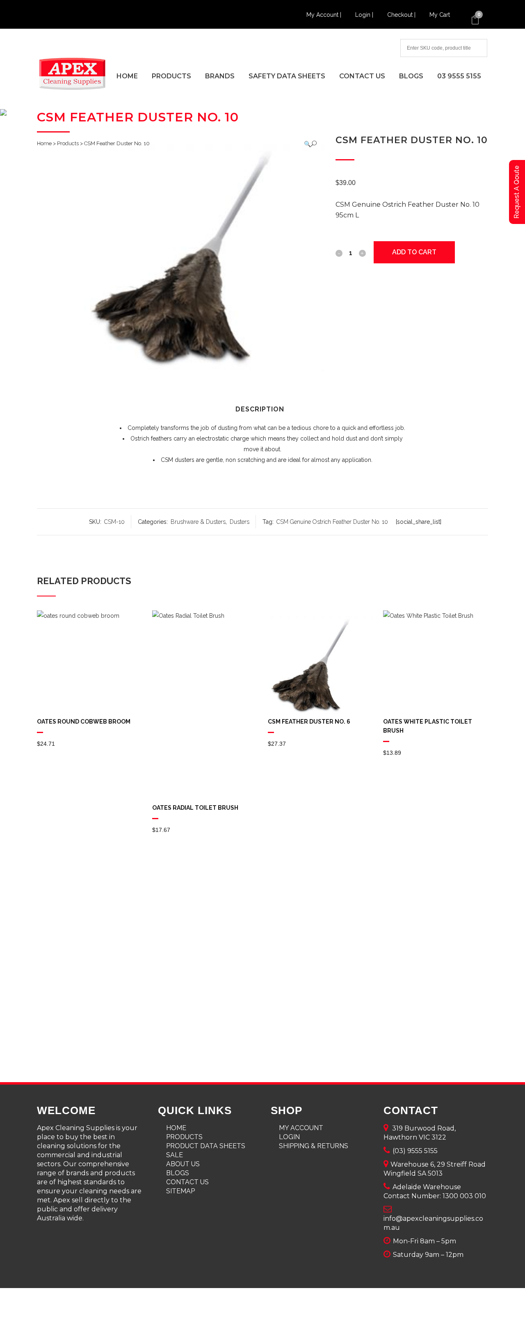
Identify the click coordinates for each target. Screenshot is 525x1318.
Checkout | (402, 14)
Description (259, 409)
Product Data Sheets (205, 1146)
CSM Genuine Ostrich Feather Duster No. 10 (332, 522)
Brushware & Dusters (198, 522)
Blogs (177, 1173)
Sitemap (180, 1191)
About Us (183, 1164)
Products (68, 143)
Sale (174, 1155)
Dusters (239, 522)
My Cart (439, 14)
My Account (301, 1128)
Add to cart (414, 252)
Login (289, 1137)
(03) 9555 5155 (415, 1151)
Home (44, 143)
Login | (365, 14)
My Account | (324, 14)
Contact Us (187, 1182)
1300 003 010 (464, 1196)
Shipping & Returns (313, 1146)
